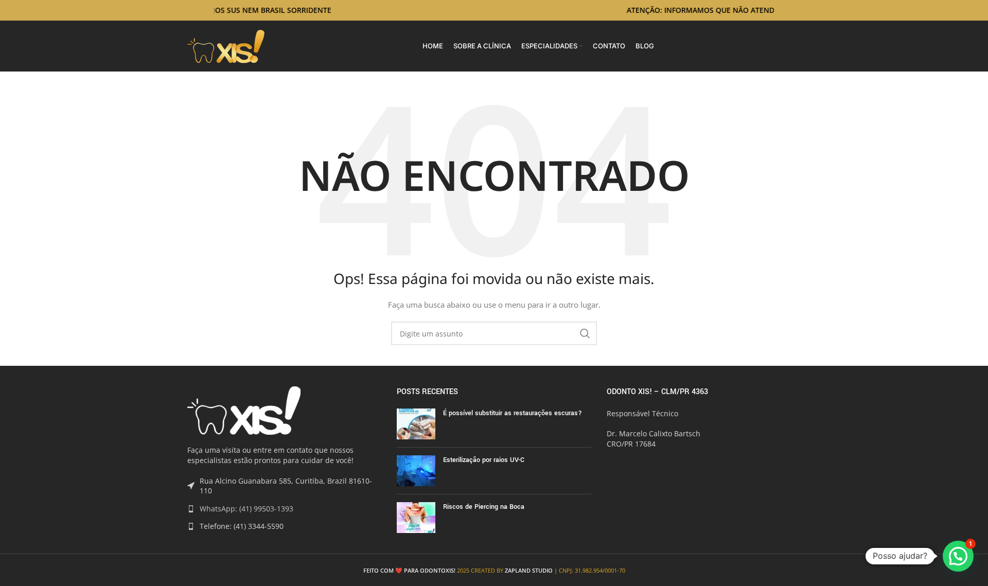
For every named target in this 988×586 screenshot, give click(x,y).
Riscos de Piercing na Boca (483, 506)
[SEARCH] (585, 333)
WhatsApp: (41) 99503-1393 (246, 508)
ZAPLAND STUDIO (529, 570)
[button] (958, 556)
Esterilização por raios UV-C (483, 460)
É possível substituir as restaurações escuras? (512, 413)
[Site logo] (226, 45)
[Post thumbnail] (416, 424)
